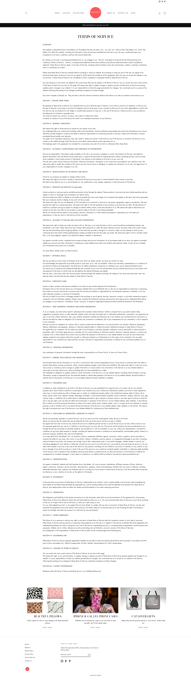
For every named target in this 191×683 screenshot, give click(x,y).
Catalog (66, 13)
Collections (78, 13)
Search (27, 644)
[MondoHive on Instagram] (62, 661)
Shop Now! (48, 627)
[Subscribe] (89, 654)
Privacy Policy (29, 654)
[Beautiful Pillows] (48, 600)
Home (57, 13)
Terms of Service (30, 657)
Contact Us (123, 13)
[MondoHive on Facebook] (66, 661)
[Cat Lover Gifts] (143, 600)
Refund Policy (29, 651)
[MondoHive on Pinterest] (70, 661)
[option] (95, 25)
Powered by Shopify (95, 675)
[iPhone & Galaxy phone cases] (95, 600)
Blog (133, 13)
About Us (111, 13)
